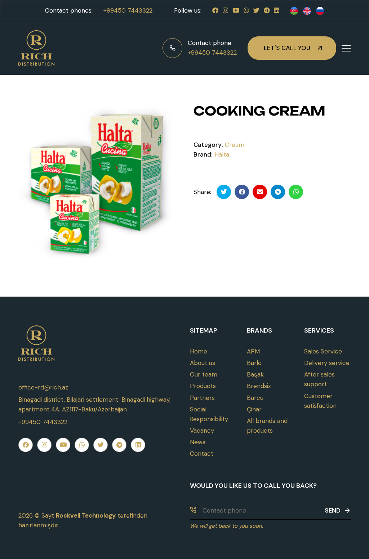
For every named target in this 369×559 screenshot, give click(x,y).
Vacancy (202, 430)
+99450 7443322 (127, 10)
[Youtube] (235, 10)
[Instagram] (225, 10)
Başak (255, 374)
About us (202, 363)
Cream (234, 145)
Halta (221, 154)
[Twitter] (256, 10)
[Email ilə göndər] (260, 192)
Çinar (254, 409)
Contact (201, 453)
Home (198, 351)
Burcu (255, 398)
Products (203, 386)
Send (333, 510)
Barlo (254, 363)
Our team (203, 374)
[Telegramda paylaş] (278, 192)
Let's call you (287, 48)
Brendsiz (259, 386)
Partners (202, 398)
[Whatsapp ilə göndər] (296, 192)
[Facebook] (215, 10)
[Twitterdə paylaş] (224, 192)
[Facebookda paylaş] (242, 192)
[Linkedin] (276, 10)
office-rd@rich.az (43, 387)
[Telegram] (267, 10)
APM (253, 351)
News (197, 442)
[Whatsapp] (246, 10)
